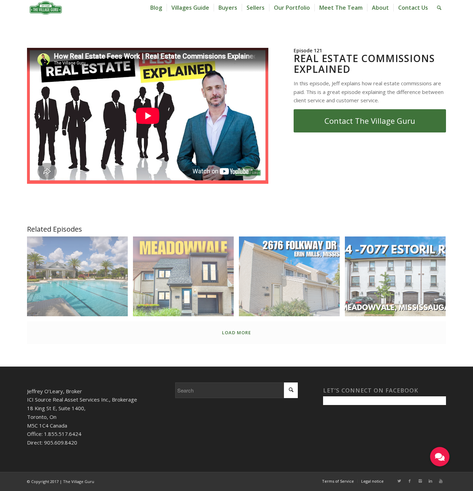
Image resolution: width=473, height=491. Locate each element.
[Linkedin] (430, 481)
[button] (439, 456)
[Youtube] (441, 481)
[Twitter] (399, 481)
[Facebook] (409, 481)
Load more (236, 332)
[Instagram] (420, 481)
